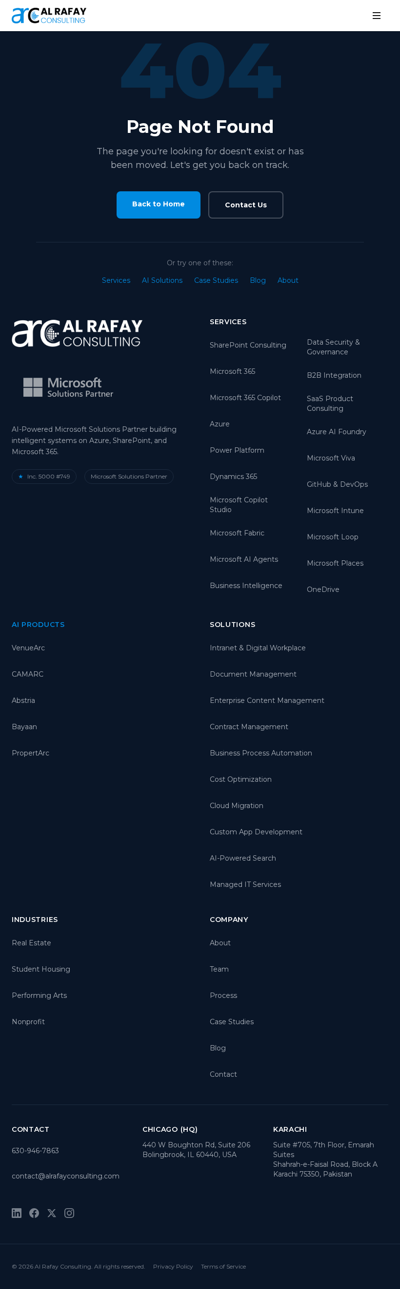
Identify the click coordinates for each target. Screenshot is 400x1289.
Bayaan (24, 726)
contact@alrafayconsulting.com (66, 1176)
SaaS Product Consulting (330, 403)
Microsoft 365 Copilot (245, 397)
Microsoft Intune (335, 510)
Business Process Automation (261, 753)
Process (223, 995)
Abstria (23, 700)
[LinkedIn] (16, 1213)
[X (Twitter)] (52, 1213)
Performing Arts (39, 995)
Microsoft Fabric (237, 533)
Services (116, 280)
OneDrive (323, 589)
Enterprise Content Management (267, 700)
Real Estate (31, 943)
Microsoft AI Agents (244, 559)
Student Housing (41, 969)
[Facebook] (34, 1213)
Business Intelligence (246, 585)
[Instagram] (69, 1213)
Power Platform (237, 450)
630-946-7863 (35, 1150)
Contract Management (249, 726)
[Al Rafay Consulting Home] (49, 15)
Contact (223, 1074)
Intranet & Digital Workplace (258, 648)
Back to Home (158, 204)
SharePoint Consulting (248, 345)
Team (219, 969)
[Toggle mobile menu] (376, 15)
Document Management (253, 674)
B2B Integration (334, 375)
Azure (220, 424)
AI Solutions (162, 280)
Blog (258, 280)
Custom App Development (256, 832)
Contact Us (246, 205)
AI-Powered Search (243, 858)
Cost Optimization (241, 779)
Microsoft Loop (333, 537)
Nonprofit (28, 1021)
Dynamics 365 (233, 476)
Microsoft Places (335, 563)
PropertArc (30, 753)
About (288, 280)
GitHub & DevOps (337, 484)
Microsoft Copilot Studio (239, 505)
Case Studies (216, 280)
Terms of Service (223, 1266)
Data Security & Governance (333, 347)
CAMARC (27, 674)
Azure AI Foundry (336, 431)
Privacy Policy (173, 1266)
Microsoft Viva (331, 458)
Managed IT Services (245, 884)
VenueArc (28, 648)
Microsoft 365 (232, 371)
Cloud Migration (236, 805)
